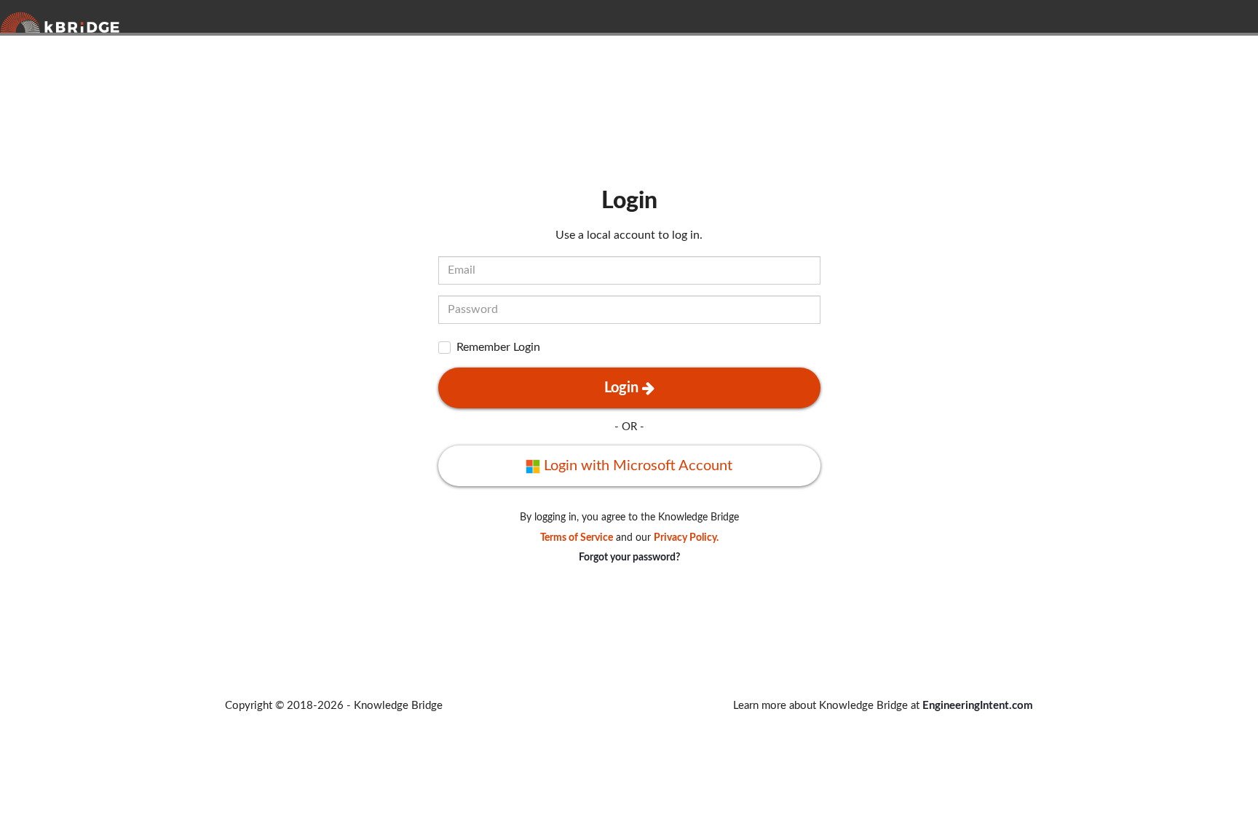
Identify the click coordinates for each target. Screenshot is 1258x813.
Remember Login (498, 347)
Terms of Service (576, 538)
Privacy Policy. (686, 538)
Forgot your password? (629, 557)
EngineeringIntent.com (977, 705)
